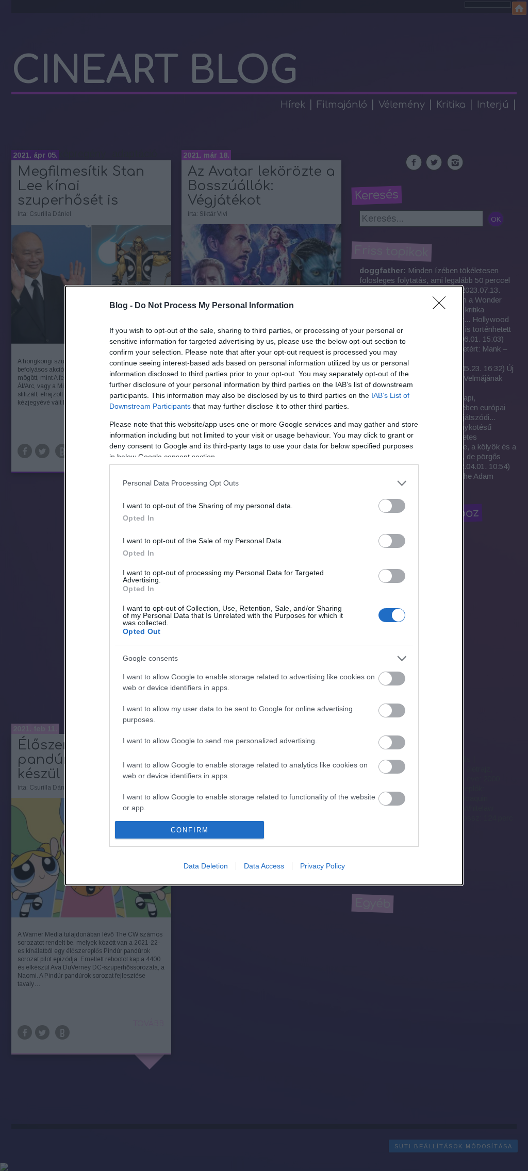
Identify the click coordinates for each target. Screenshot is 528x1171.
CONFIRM (190, 830)
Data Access (264, 866)
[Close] (442, 306)
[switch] (391, 506)
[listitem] (264, 483)
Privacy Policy (322, 866)
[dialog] (264, 585)
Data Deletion (206, 866)
